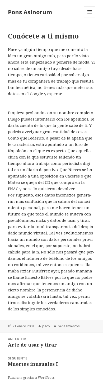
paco (46, 326)
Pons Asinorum (30, 12)
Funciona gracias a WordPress (31, 377)
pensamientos (69, 326)
